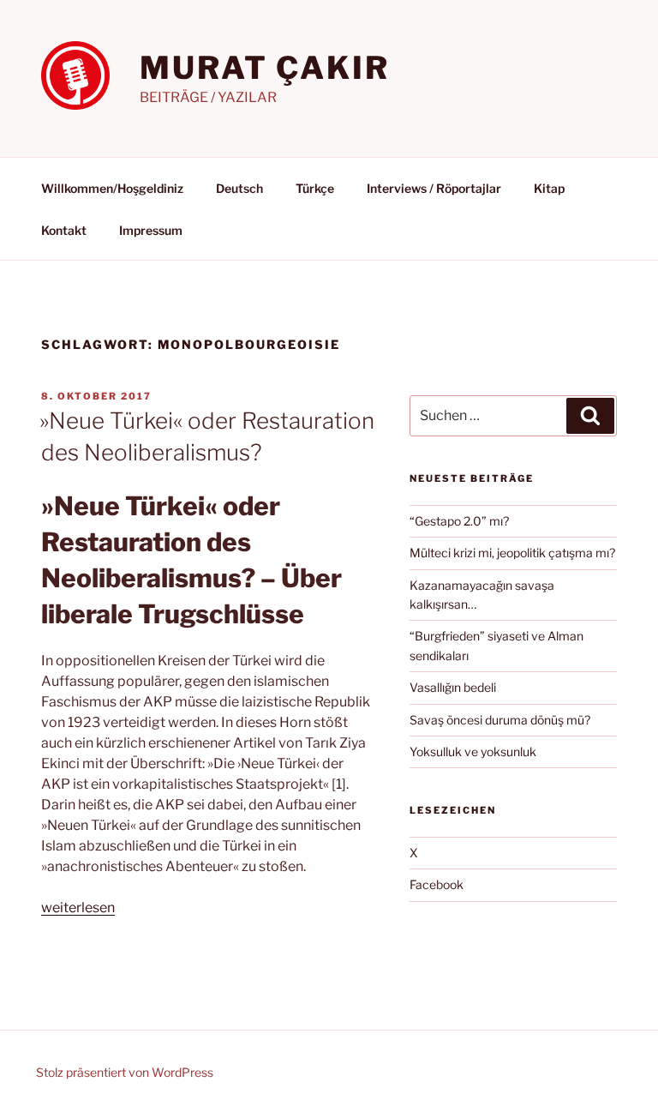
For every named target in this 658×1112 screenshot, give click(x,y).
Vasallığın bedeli (453, 687)
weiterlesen (78, 907)
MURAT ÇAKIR (265, 68)
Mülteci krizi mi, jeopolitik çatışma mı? (512, 552)
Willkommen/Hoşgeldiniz (112, 188)
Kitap (549, 188)
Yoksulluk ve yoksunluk (473, 751)
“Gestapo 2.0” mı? (459, 521)
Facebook (437, 884)
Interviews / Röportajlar (434, 188)
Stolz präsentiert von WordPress (124, 1072)
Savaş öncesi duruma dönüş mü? (500, 719)
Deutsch (239, 188)
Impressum (150, 230)
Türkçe (315, 188)
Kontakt (64, 230)
